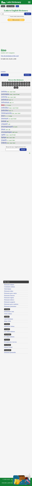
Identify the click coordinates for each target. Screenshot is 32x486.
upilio (8, 135)
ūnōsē (5, 121)
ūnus (5, 129)
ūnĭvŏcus (7, 100)
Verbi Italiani (7, 289)
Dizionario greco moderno (11, 304)
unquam (5, 124)
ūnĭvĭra (8, 91)
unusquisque (9, 132)
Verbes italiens (8, 313)
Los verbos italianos (9, 331)
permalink (3, 71)
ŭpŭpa (8, 137)
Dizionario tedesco (9, 300)
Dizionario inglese (9, 297)
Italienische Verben (9, 326)
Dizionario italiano (9, 284)
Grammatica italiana (9, 286)
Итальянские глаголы (10, 342)
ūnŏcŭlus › (27, 75)
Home (3, 6)
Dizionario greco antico (10, 293)
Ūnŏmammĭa (11, 113)
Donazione (16, 20)
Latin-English (10, 6)
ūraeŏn (8, 140)
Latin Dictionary (8, 319)
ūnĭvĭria (8, 97)
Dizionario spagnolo (9, 302)
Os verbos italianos (9, 336)
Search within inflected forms (17, 16)
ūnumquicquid (9, 127)
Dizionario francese (9, 295)
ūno (17, 6)
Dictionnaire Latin (9, 311)
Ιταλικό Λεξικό (8, 347)
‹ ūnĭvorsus (5, 75)
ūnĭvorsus (7, 102)
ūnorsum (9, 118)
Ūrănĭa (8, 143)
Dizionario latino (8, 291)
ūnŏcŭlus (10, 108)
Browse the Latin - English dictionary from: (16, 147)
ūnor (6, 116)
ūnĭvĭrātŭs (10, 94)
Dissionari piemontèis (10, 352)
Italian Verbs (7, 321)
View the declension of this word (10, 56)
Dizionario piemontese (10, 306)
